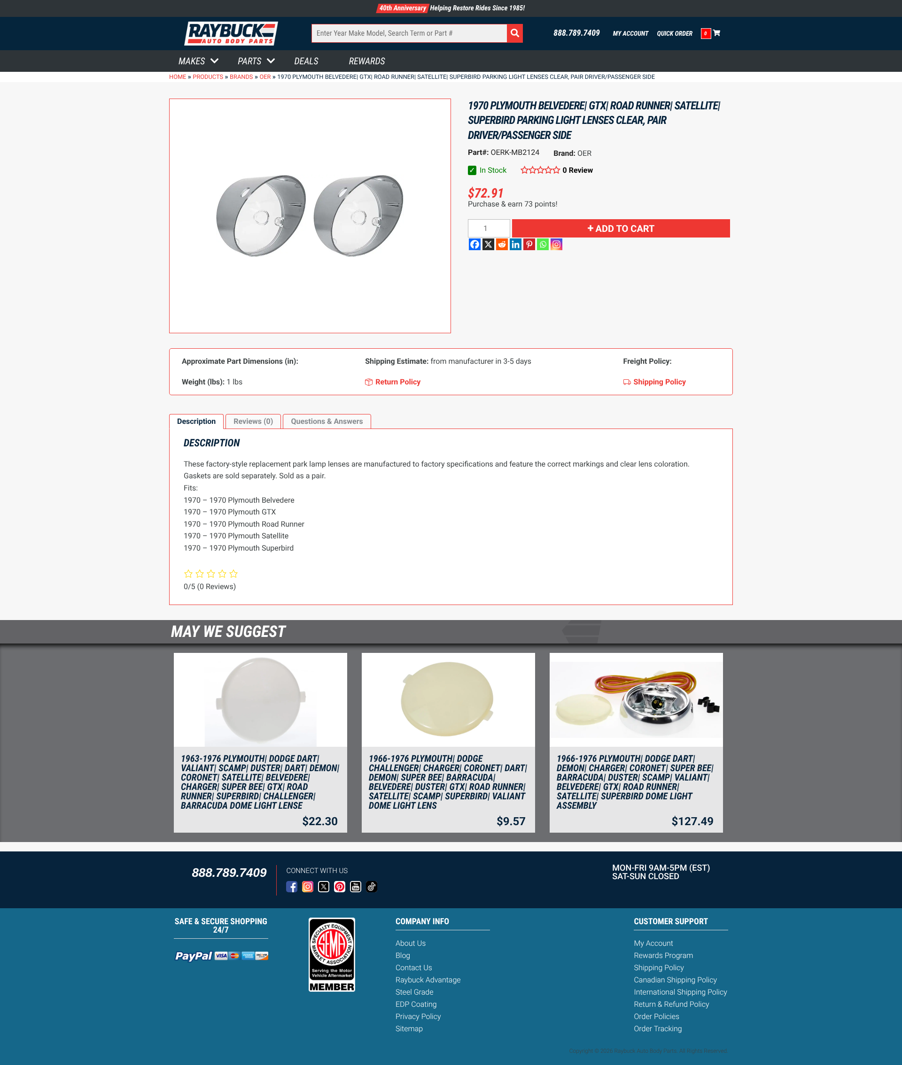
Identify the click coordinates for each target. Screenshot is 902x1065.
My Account (631, 34)
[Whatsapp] (543, 244)
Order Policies (656, 1016)
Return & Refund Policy (671, 1004)
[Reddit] (502, 244)
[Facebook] (475, 244)
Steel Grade (414, 992)
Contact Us (414, 967)
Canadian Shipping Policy (675, 979)
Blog (403, 955)
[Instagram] (556, 244)
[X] (488, 244)
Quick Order (674, 34)
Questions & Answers (327, 421)
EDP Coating (416, 1004)
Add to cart (625, 228)
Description (196, 421)
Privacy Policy (418, 1016)
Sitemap (409, 1028)
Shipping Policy (659, 967)
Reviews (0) (253, 421)
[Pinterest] (529, 244)
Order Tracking (658, 1028)
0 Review (578, 170)
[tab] (196, 421)
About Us (411, 943)
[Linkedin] (515, 244)
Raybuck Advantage (428, 979)
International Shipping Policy (680, 992)
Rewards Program (663, 955)
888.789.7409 (576, 33)
